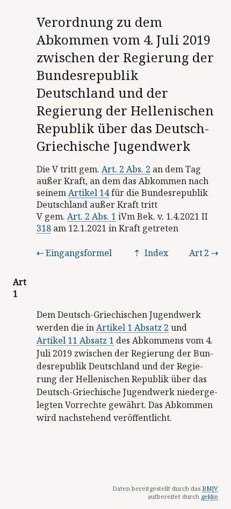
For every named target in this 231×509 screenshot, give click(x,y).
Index (155, 253)
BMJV (210, 488)
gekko (209, 496)
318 (44, 228)
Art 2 (199, 253)
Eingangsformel (79, 253)
